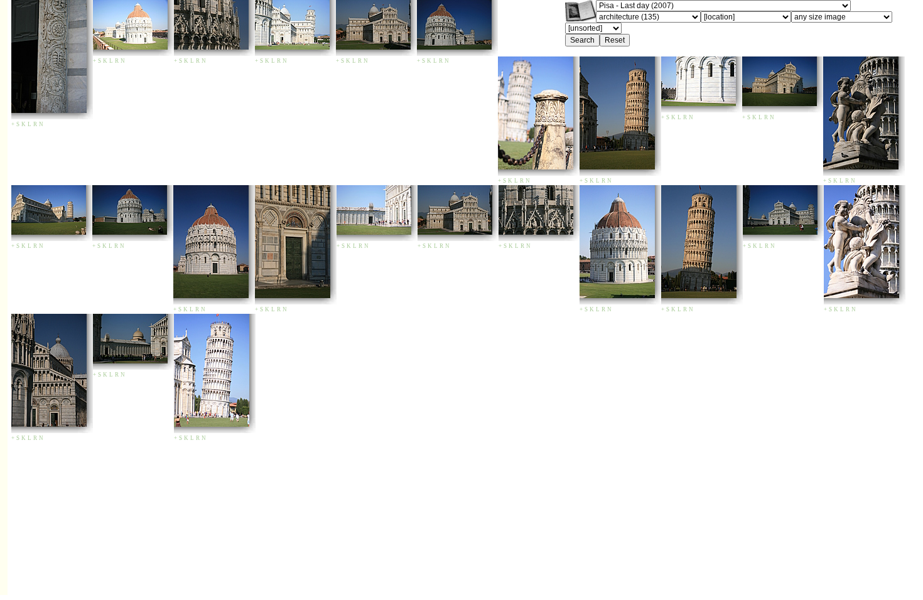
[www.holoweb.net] (580, 18)
